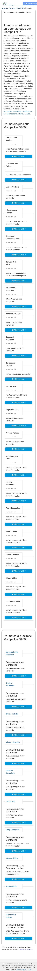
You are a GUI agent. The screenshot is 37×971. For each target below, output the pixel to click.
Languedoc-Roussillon (8, 8)
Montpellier (8, 111)
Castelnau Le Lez (23, 114)
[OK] (30, 969)
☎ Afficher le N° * (18, 156)
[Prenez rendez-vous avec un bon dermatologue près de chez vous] (11, 3)
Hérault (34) (20, 8)
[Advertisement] (20, 18)
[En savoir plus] (21, 969)
